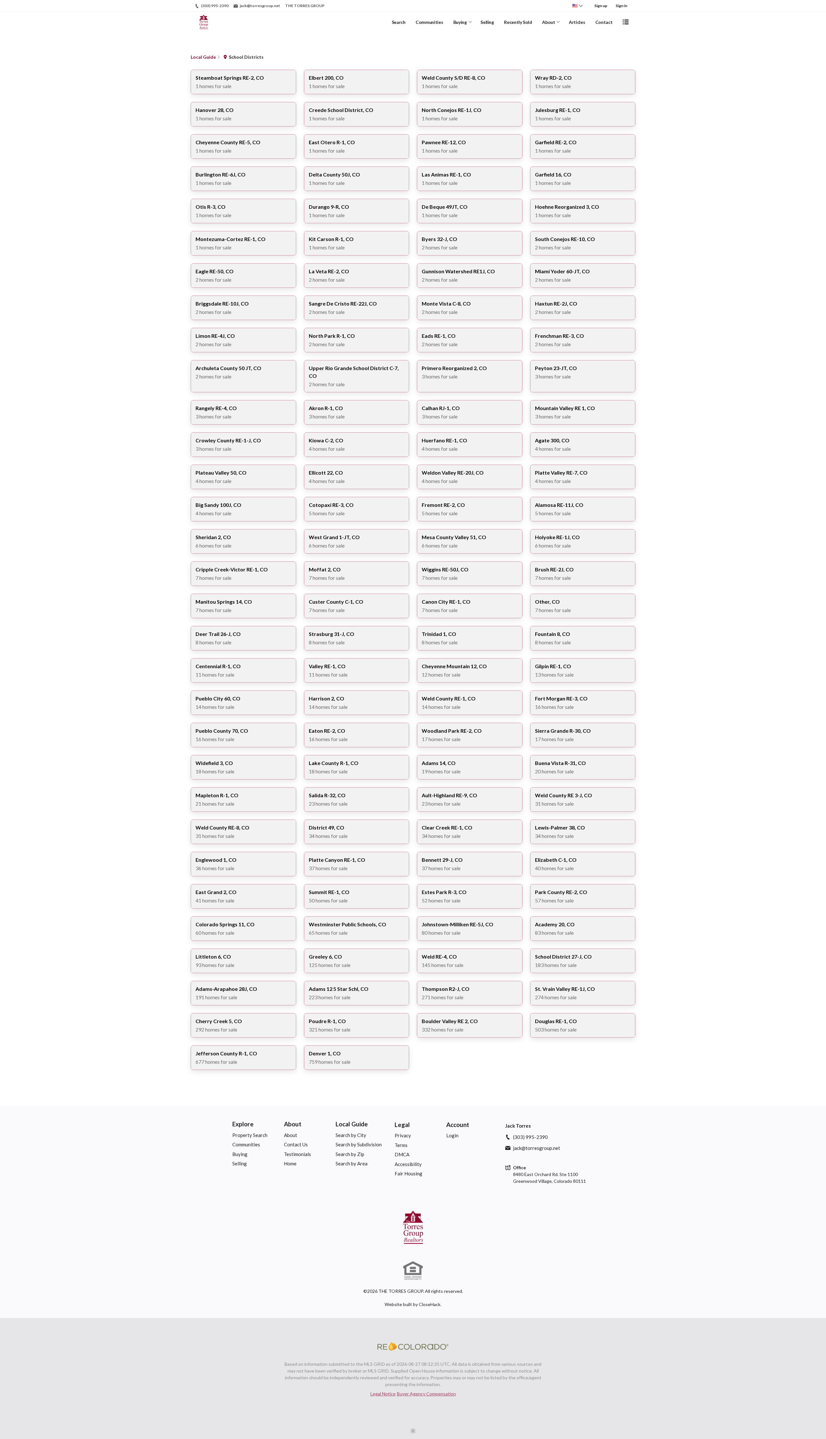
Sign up (600, 5)
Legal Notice (383, 1393)
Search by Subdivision (359, 1144)
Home (290, 1163)
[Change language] (577, 6)
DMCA (402, 1154)
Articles (577, 22)
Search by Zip (350, 1154)
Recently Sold (518, 22)
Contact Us (296, 1144)
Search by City (351, 1135)
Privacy (403, 1135)
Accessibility (408, 1164)
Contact (604, 22)
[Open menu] (625, 21)
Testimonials (297, 1154)
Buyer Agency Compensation (426, 1393)
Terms (401, 1145)
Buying (460, 22)
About (548, 22)
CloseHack (429, 1304)
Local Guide (352, 1124)
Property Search (249, 1135)
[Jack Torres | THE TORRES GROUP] (413, 1227)
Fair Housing (408, 1173)
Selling (487, 22)
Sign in (621, 5)
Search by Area (352, 1163)
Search (399, 22)
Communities (429, 22)
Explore (243, 1124)
